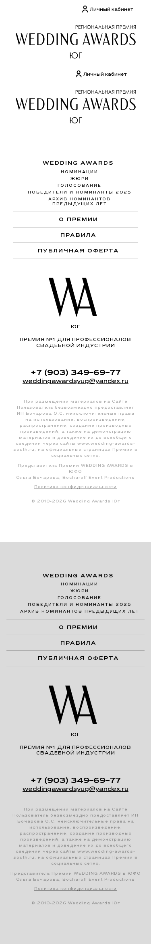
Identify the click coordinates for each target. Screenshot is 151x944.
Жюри (79, 178)
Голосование (79, 185)
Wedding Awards (78, 162)
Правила (78, 234)
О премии (78, 219)
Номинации (79, 171)
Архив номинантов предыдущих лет (79, 201)
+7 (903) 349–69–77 (76, 372)
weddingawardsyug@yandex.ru (75, 381)
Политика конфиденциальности (75, 486)
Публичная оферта (78, 250)
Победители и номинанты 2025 (79, 192)
